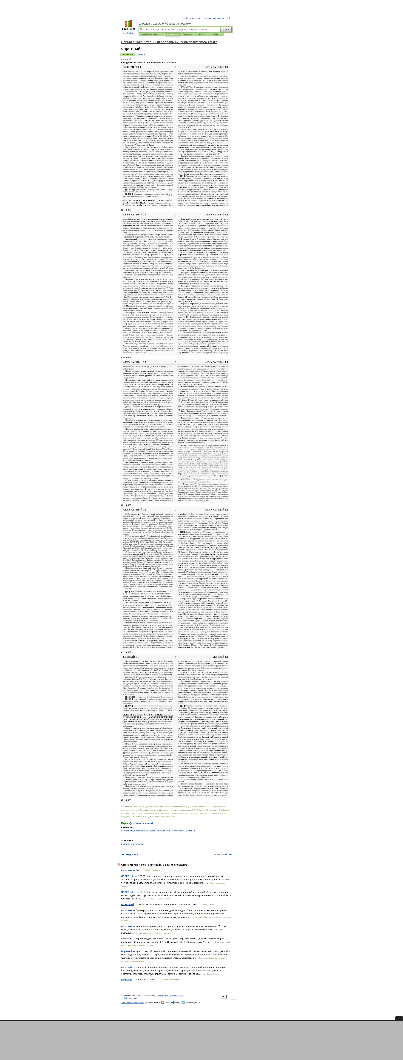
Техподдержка (162, 996)
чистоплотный (179, 830)
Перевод (140, 54)
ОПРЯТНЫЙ (127, 876)
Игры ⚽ (217, 34)
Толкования (172, 34)
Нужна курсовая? (143, 823)
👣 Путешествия (130, 998)
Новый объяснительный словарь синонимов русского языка (151, 34)
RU (228, 18)
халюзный (165, 830)
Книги (202, 34)
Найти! (226, 29)
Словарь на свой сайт (214, 18)
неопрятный (127, 844)
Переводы (187, 34)
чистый (191, 830)
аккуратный (127, 830)
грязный (139, 844)
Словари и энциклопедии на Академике (165, 23)
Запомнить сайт (193, 18)
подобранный (141, 830)
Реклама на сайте (176, 996)
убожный (154, 830)
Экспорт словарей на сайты (132, 1002)
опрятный (126, 870)
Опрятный (127, 951)
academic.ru (128, 33)
